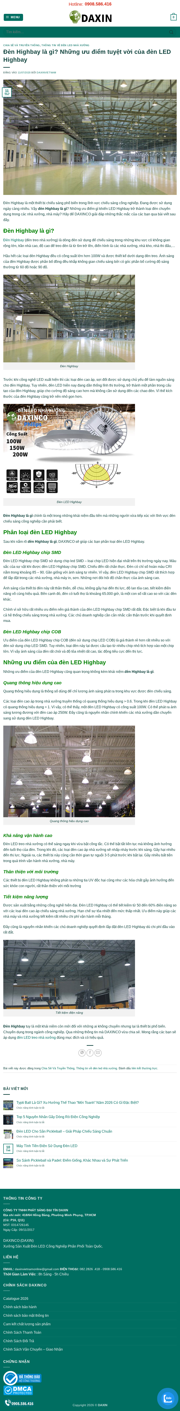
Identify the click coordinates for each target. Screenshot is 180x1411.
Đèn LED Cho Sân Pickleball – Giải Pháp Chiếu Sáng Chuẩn (64, 1131)
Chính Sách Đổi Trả (18, 1341)
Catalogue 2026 (15, 1298)
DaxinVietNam (46, 72)
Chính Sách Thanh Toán (22, 1332)
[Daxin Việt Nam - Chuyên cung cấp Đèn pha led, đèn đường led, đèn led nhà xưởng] (90, 17)
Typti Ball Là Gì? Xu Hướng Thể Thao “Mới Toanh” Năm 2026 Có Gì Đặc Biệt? (77, 1102)
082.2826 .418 (90, 1269)
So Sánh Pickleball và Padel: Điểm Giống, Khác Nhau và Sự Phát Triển (72, 1160)
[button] (13, 17)
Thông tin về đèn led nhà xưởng (65, 45)
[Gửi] (171, 32)
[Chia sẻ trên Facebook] (90, 1053)
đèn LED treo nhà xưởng (36, 1037)
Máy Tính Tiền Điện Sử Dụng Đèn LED (46, 1146)
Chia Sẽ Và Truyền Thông (21, 45)
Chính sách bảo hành (20, 1307)
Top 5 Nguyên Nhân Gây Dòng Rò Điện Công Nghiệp (58, 1117)
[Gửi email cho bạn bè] (98, 1053)
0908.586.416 (98, 4)
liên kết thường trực (144, 1068)
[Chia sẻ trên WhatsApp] (82, 1053)
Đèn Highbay (13, 240)
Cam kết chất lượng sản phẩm (26, 1324)
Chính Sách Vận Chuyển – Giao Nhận (33, 1349)
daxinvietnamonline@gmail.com (37, 1269)
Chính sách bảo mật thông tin (26, 1315)
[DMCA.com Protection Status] (18, 1390)
